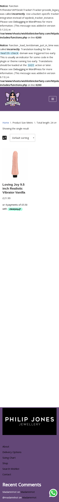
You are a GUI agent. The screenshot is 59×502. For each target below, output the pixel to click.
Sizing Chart (9, 457)
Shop (5, 463)
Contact (6, 474)
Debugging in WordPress (27, 21)
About (5, 446)
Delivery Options (11, 452)
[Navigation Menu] (53, 99)
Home (5, 122)
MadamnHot (28, 491)
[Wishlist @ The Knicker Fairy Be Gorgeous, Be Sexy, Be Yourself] (12, 99)
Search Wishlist (10, 468)
